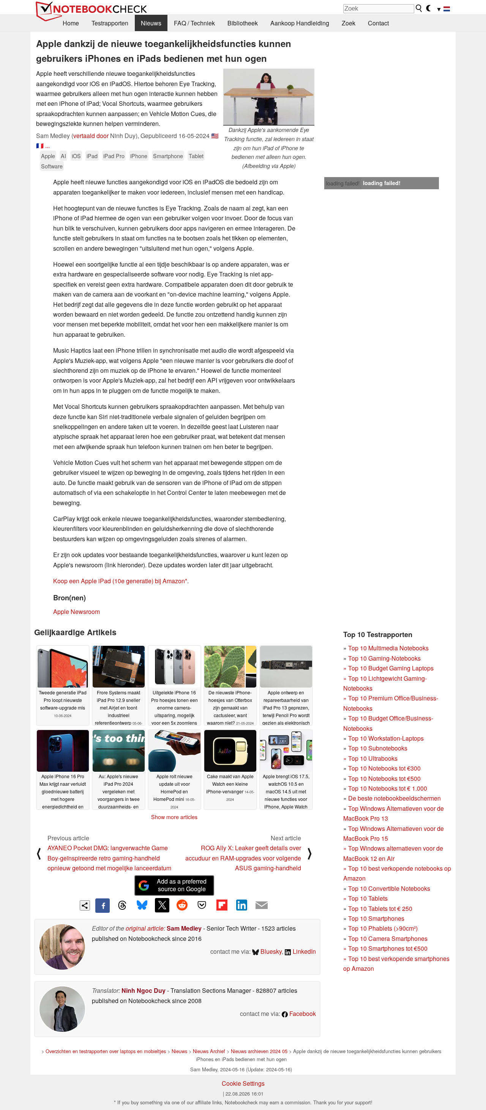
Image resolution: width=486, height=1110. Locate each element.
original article (145, 928)
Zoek (348, 23)
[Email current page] (261, 905)
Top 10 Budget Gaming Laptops (388, 668)
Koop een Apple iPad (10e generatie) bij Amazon (119, 580)
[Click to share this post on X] (162, 905)
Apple (48, 156)
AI (63, 156)
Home (71, 23)
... (47, 145)
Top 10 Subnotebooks (377, 748)
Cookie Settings (243, 1083)
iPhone (138, 156)
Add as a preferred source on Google (182, 885)
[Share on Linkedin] (241, 905)
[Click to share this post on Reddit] (182, 905)
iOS (76, 156)
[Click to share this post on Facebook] (102, 905)
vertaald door (91, 135)
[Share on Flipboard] (222, 905)
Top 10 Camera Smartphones (388, 938)
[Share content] (85, 905)
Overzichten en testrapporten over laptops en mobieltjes (106, 1051)
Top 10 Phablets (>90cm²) (383, 928)
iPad (92, 156)
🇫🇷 (40, 145)
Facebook (302, 1013)
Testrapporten (110, 23)
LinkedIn (303, 951)
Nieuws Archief (209, 1051)
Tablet (196, 156)
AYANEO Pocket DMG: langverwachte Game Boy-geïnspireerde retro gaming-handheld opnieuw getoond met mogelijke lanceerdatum (109, 857)
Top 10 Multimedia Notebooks (388, 648)
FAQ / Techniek (194, 23)
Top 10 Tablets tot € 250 (380, 908)
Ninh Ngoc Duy (144, 990)
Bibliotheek (242, 23)
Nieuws (151, 23)
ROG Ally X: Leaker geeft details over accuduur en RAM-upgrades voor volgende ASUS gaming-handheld (243, 857)
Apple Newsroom (76, 611)
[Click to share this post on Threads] (122, 905)
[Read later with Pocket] (202, 905)
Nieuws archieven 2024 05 (259, 1051)
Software (52, 166)
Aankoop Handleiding (299, 23)
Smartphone (168, 156)
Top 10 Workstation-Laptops (386, 738)
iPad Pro (114, 156)
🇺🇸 (215, 135)
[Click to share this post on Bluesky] (142, 905)
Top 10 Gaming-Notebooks (384, 658)
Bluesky (270, 951)
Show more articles (174, 817)
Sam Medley (184, 928)
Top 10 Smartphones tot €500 (385, 948)
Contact (378, 23)
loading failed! (343, 183)
